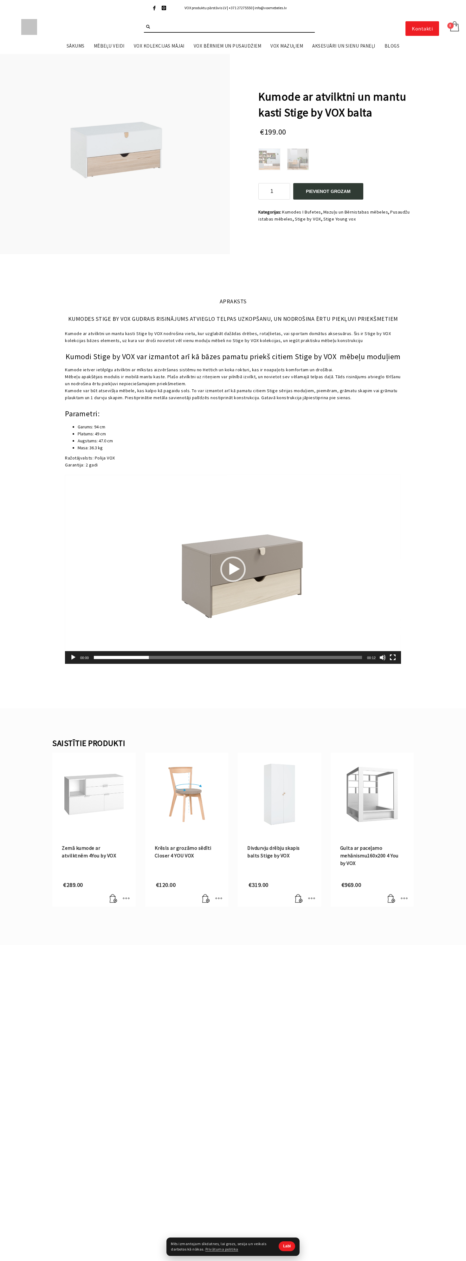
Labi (287, 1246)
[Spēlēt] (73, 657)
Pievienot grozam (328, 191)
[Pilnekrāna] (393, 657)
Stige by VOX (308, 219)
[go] (148, 26)
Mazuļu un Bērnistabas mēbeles (355, 212)
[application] (233, 569)
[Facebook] (154, 8)
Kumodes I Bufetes (301, 212)
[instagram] (164, 8)
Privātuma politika (221, 1249)
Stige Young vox (339, 219)
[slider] (228, 657)
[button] (233, 569)
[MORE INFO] (126, 899)
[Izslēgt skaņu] (382, 657)
